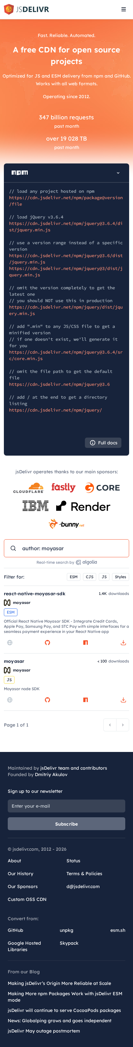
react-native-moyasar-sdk (35, 594)
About (14, 861)
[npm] (85, 642)
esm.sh (117, 930)
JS (104, 576)
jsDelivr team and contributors (73, 768)
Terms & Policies (84, 873)
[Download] (123, 642)
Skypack (69, 943)
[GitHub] (47, 642)
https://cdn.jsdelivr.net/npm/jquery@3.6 (59, 384)
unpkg (66, 930)
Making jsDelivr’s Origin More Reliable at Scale (59, 983)
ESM (73, 576)
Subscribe (66, 824)
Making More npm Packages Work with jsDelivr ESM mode (65, 997)
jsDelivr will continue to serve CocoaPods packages (64, 1010)
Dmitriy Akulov (51, 774)
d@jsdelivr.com (83, 886)
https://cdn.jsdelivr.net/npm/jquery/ (55, 410)
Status (73, 861)
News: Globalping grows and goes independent (59, 1021)
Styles (120, 576)
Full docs (108, 443)
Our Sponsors (23, 886)
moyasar (14, 661)
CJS (89, 576)
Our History (20, 873)
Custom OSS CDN (27, 899)
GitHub (15, 930)
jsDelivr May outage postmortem (44, 1031)
